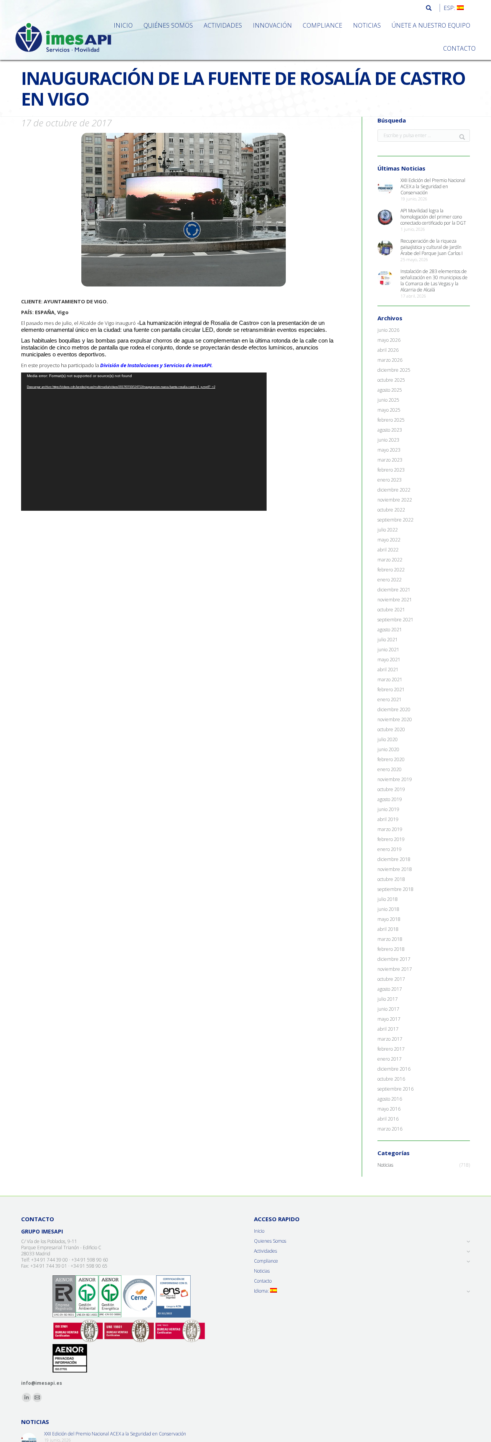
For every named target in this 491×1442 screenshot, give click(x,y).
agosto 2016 (389, 1099)
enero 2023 (389, 480)
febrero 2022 (391, 570)
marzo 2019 (389, 829)
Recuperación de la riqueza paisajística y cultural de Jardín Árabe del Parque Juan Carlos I (431, 247)
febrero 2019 (391, 839)
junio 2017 (388, 1009)
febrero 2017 (391, 1049)
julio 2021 (387, 640)
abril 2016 (388, 1119)
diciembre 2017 (393, 959)
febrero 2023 (391, 470)
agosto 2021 (389, 630)
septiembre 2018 (395, 889)
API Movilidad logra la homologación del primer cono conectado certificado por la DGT (433, 217)
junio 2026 (388, 330)
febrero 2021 (391, 690)
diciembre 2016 (393, 1069)
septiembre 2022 (395, 520)
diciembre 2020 (393, 710)
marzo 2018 (389, 939)
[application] (144, 442)
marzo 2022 (389, 560)
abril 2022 (388, 550)
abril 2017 (388, 1029)
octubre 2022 (391, 510)
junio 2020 (388, 750)
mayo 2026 (388, 340)
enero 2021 (389, 700)
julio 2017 (387, 999)
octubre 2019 (391, 789)
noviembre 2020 (394, 720)
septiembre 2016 (395, 1089)
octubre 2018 (391, 879)
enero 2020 (389, 770)
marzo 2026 (389, 360)
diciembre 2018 (393, 859)
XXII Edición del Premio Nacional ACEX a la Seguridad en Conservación (432, 186)
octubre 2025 (391, 380)
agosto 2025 (389, 390)
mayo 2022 (388, 540)
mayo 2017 (388, 1019)
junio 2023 (388, 440)
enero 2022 (389, 580)
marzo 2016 (389, 1129)
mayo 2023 (388, 450)
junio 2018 (388, 909)
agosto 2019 (389, 799)
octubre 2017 (391, 979)
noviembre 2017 (394, 969)
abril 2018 (388, 929)
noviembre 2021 (394, 600)
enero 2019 (389, 849)
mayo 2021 (388, 660)
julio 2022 (387, 530)
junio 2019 (388, 809)
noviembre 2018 (394, 869)
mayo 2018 (388, 919)
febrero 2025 (391, 420)
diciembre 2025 (393, 370)
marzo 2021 (389, 680)
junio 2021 (388, 650)
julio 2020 (387, 740)
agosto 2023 (389, 430)
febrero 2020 (391, 760)
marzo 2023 (389, 460)
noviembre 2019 (394, 779)
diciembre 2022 (393, 490)
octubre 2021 (391, 610)
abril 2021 (388, 670)
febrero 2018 (391, 949)
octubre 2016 (391, 1079)
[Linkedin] (26, 1397)
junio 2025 (388, 400)
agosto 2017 (389, 989)
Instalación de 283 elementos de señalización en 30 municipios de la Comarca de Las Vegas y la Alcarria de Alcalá (434, 280)
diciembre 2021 (393, 590)
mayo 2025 (388, 410)
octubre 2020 (391, 730)
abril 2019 (388, 819)
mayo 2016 (388, 1109)
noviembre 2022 (394, 500)
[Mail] (37, 1397)
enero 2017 (389, 1059)
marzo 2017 (389, 1039)
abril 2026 (388, 350)
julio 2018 (387, 899)
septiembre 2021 (395, 620)
